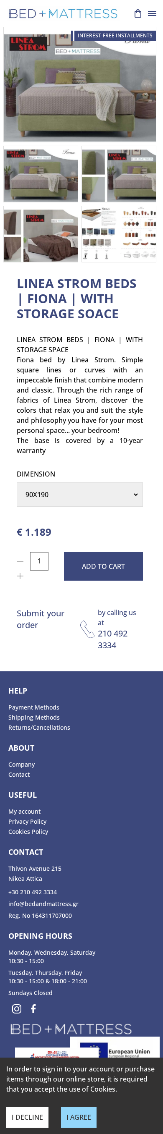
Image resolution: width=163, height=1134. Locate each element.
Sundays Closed (30, 993)
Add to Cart (103, 566)
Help (17, 691)
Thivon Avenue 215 (34, 868)
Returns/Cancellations (39, 727)
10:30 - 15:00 (26, 961)
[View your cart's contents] (138, 13)
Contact (19, 774)
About (21, 748)
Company (21, 764)
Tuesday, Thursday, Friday (45, 973)
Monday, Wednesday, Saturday (51, 952)
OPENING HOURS (40, 936)
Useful (22, 795)
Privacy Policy (27, 821)
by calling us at (117, 617)
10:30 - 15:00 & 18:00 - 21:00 (47, 981)
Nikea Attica (25, 879)
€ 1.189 (34, 532)
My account (24, 811)
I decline (27, 1117)
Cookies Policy (28, 831)
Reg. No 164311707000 (40, 915)
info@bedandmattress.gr (43, 904)
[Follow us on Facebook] (33, 1008)
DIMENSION (36, 474)
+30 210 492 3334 (32, 892)
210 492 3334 (112, 639)
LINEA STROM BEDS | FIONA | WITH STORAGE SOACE (77, 298)
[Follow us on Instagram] (16, 1008)
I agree (78, 1117)
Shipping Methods (34, 717)
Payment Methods (33, 707)
